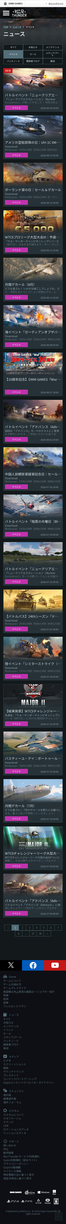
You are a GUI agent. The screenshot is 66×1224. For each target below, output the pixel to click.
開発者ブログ (33, 61)
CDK (5, 1125)
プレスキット (11, 1075)
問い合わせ (9, 1145)
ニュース (17, 26)
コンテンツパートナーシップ (20, 1079)
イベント (13, 54)
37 (33, 933)
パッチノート (13, 61)
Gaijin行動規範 (12, 1167)
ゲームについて (12, 980)
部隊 (5, 1002)
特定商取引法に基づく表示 (18, 1174)
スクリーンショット (14, 1064)
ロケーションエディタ (16, 1129)
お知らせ (33, 47)
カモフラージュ (12, 1118)
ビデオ (7, 1060)
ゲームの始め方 (12, 984)
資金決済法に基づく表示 (17, 1178)
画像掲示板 (9, 1098)
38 (40, 933)
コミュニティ (16, 1091)
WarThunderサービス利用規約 (21, 1156)
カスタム (13, 1110)
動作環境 (8, 1152)
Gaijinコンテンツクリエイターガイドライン (28, 1082)
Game (12, 976)
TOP (5, 26)
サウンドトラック (13, 1071)
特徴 (5, 995)
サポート (13, 1141)
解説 (52, 61)
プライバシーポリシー (16, 1163)
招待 (5, 999)
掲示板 (7, 1095)
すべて (13, 47)
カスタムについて (13, 1114)
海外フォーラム (12, 1102)
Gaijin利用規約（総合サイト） (21, 1160)
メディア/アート (53, 54)
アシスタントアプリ (14, 1006)
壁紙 (5, 1068)
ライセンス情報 (12, 1171)
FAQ (5, 1149)
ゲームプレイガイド (14, 988)
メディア (13, 1056)
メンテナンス (52, 47)
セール (33, 54)
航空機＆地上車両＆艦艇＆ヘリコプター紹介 (29, 991)
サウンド (8, 1122)
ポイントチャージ (56, 3)
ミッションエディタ (14, 1133)
